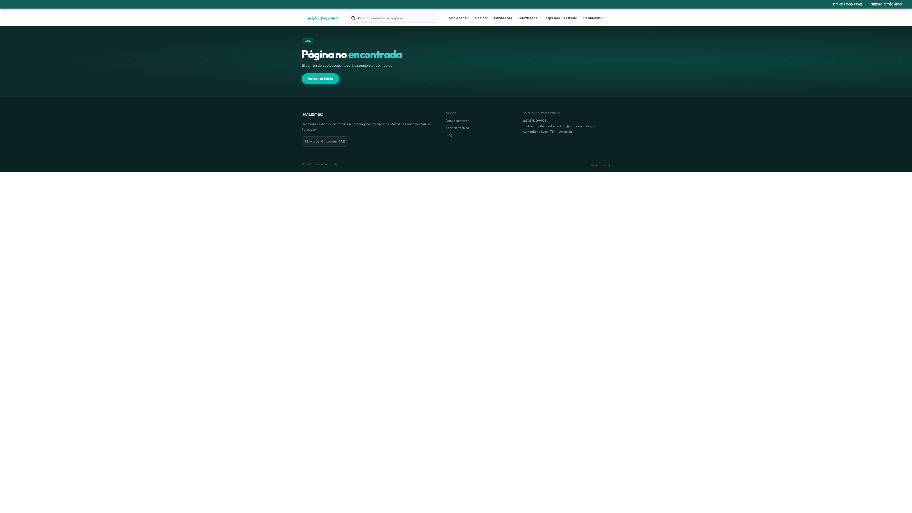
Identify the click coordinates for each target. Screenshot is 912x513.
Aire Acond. (458, 18)
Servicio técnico (457, 128)
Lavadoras (503, 18)
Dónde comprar (457, 121)
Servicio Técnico (886, 4)
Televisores (527, 18)
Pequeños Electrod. (559, 18)
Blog (449, 135)
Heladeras (592, 18)
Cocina (481, 18)
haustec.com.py (599, 165)
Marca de (325, 141)
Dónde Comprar (847, 4)
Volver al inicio (320, 78)
